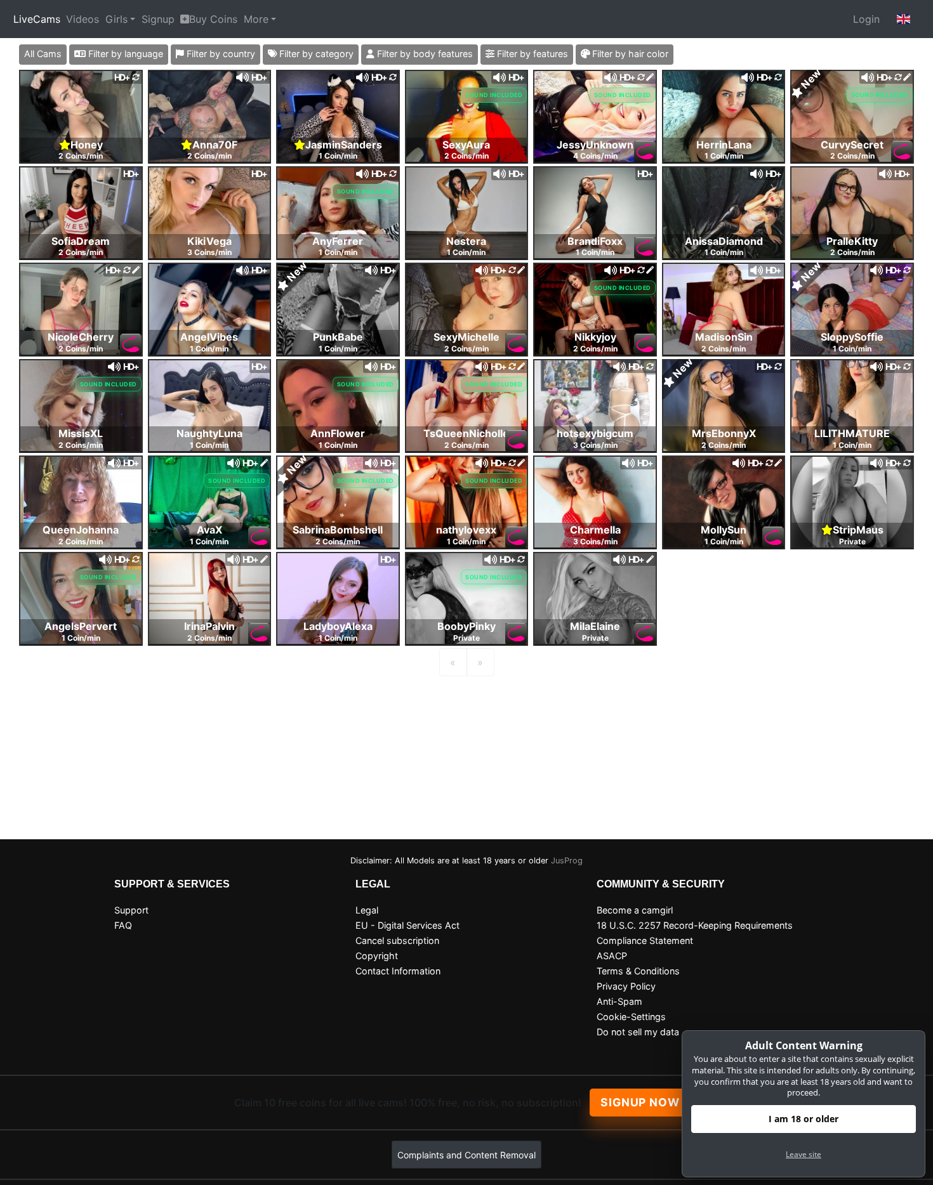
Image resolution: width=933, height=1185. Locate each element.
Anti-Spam (619, 1001)
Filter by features (531, 53)
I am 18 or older (803, 1119)
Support (131, 910)
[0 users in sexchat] (209, 115)
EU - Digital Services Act (407, 925)
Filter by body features (423, 53)
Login (866, 19)
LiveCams (36, 19)
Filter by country (219, 53)
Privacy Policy (626, 986)
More (256, 19)
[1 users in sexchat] (81, 115)
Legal (366, 910)
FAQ (123, 925)
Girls (116, 19)
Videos (82, 19)
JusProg (567, 860)
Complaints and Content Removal (466, 1154)
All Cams (43, 53)
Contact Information (397, 971)
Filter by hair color (629, 53)
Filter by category (315, 53)
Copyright (376, 955)
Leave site (803, 1154)
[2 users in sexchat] (852, 115)
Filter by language (124, 53)
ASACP (612, 955)
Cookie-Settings (631, 1016)
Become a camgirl (635, 910)
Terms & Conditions (638, 971)
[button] (904, 19)
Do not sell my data (638, 1031)
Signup (158, 19)
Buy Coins (213, 19)
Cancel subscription (397, 940)
